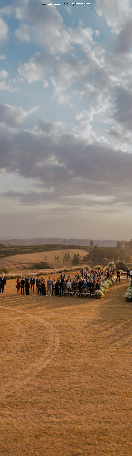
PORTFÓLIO (56, 4)
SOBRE (50, 4)
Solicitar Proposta (77, 3)
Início (44, 4)
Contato (87, 3)
